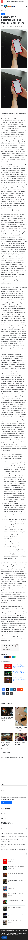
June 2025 (3, 813)
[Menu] (2, 6)
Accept (4, 937)
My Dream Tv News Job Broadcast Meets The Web (19, 672)
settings (16, 934)
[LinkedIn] (11, 689)
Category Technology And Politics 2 (21, 728)
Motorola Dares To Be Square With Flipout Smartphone (14, 836)
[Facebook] (3, 689)
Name (3, 778)
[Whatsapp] (15, 657)
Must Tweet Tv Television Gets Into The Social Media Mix (19, 679)
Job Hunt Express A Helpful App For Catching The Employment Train (6, 745)
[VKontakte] (3, 693)
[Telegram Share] (13, 657)
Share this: (5, 647)
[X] (7, 689)
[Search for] (26, 6)
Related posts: (6, 649)
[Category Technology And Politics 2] (21, 716)
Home (3, 10)
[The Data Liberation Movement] (21, 737)
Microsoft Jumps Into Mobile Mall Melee (7, 717)
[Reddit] (21, 689)
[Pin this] (10, 657)
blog (7, 10)
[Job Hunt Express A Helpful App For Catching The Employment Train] (7, 737)
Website (3, 790)
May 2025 (3, 816)
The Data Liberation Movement (20, 743)
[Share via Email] (7, 693)
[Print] (11, 693)
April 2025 (3, 818)
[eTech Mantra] (10, 6)
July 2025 (3, 811)
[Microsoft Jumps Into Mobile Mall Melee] (7, 711)
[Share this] (5, 657)
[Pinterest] (18, 689)
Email (3, 784)
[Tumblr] (14, 689)
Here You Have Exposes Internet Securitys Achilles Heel (19, 666)
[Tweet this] (7, 657)
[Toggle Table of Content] (16, 645)
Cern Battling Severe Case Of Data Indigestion (12, 833)
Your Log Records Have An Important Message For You (14, 849)
